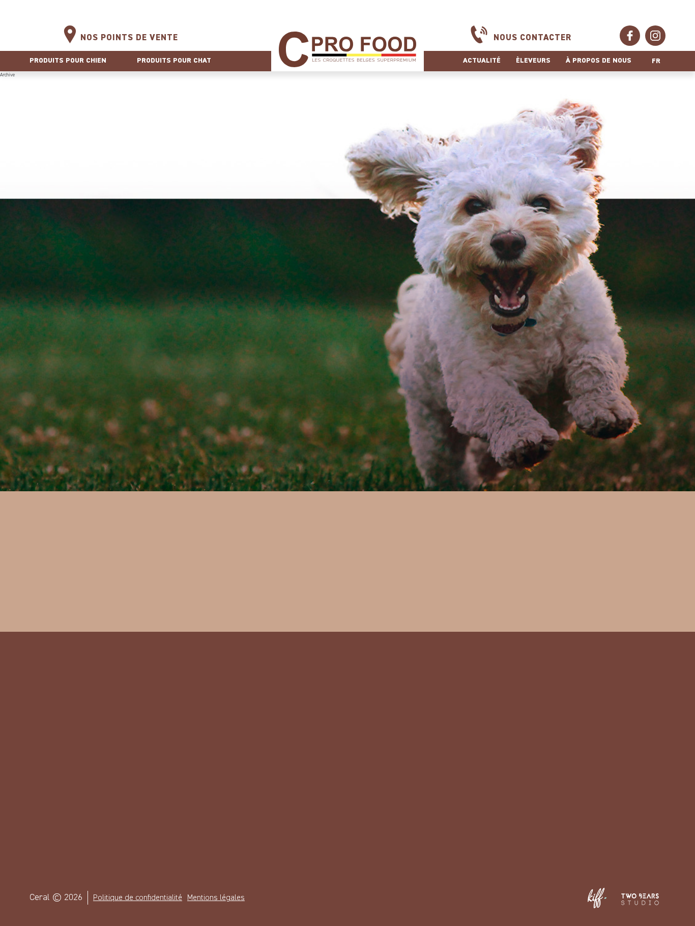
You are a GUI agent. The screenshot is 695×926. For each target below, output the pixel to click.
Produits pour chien (68, 60)
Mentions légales (216, 898)
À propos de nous (598, 60)
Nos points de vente (129, 38)
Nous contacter (532, 38)
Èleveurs (533, 60)
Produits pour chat (174, 60)
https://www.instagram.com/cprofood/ (655, 35)
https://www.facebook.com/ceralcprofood (630, 35)
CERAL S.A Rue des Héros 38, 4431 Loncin (227, 736)
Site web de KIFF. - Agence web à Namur (597, 898)
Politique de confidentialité (137, 898)
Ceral (347, 49)
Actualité (482, 60)
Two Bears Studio (640, 898)
